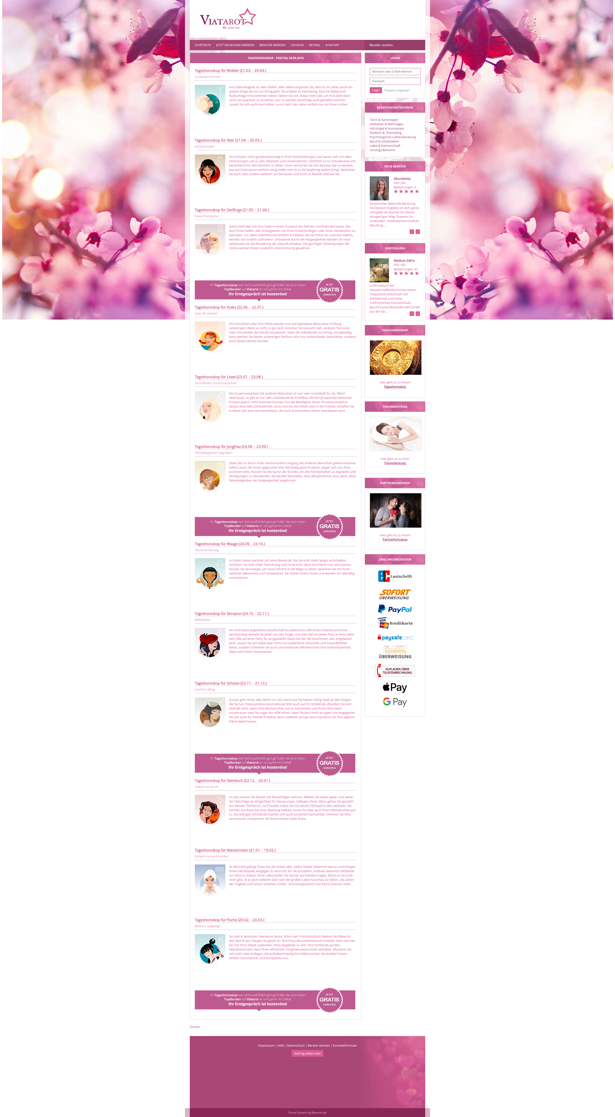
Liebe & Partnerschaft (385, 145)
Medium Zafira (404, 260)
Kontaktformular (345, 1045)
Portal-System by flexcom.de (307, 1113)
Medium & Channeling (385, 132)
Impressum (266, 1045)
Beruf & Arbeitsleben (384, 141)
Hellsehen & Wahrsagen (387, 124)
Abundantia (402, 178)
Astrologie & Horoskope (387, 128)
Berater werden (272, 45)
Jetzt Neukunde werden (235, 45)
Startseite (203, 45)
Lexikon (297, 45)
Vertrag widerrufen (307, 1053)
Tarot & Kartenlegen (384, 119)
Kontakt (332, 45)
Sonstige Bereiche (382, 150)
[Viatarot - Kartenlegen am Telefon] (228, 18)
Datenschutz (296, 1045)
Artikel (314, 45)
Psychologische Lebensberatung (393, 137)
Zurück (195, 1026)
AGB (280, 1045)
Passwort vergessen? (397, 90)
